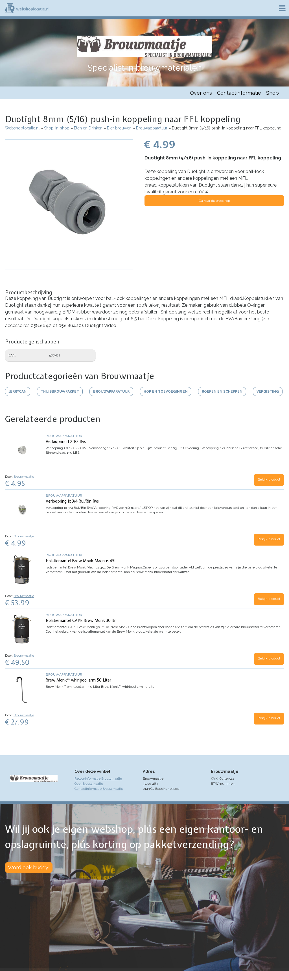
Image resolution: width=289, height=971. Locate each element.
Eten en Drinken (88, 128)
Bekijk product (269, 479)
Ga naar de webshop (214, 201)
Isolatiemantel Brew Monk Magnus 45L (81, 560)
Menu (282, 8)
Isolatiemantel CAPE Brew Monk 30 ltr (81, 620)
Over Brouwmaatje (89, 784)
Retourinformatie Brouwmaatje (98, 778)
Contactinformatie (239, 93)
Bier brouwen (119, 128)
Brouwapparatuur (151, 128)
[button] (69, 267)
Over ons (201, 93)
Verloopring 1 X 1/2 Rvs (66, 441)
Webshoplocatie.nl (22, 128)
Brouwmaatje (24, 477)
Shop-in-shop (56, 128)
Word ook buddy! (29, 867)
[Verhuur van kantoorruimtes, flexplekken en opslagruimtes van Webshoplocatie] (27, 8)
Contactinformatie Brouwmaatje (99, 789)
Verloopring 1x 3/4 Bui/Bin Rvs (72, 501)
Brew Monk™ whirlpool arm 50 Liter (78, 680)
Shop (272, 93)
